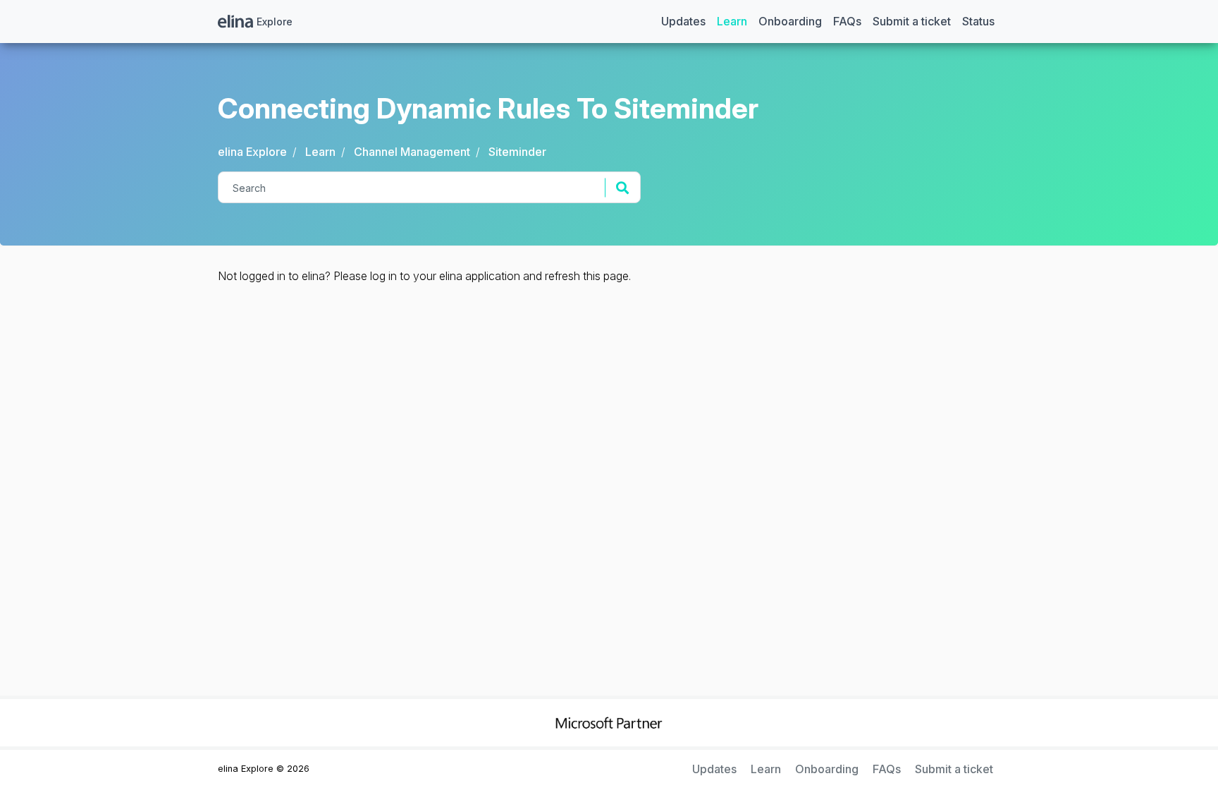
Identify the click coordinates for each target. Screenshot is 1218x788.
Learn (732, 21)
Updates (683, 21)
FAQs (847, 21)
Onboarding (790, 21)
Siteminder (517, 152)
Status (978, 21)
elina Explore (252, 152)
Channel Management (412, 152)
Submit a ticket (912, 21)
